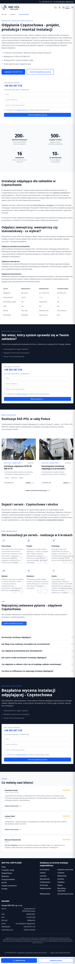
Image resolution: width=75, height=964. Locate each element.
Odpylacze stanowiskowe (11, 274)
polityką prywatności (22, 110)
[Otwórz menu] (72, 7)
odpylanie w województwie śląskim (51, 520)
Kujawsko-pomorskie (65, 870)
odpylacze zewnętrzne (61, 193)
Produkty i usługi (8, 870)
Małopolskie (61, 876)
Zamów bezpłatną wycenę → (14, 623)
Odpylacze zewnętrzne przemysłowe (16, 246)
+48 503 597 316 (13, 85)
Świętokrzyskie (45, 888)
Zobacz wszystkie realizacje (36, 490)
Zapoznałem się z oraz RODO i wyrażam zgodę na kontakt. (28, 110)
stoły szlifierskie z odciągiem (43, 205)
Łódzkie (43, 873)
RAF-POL (4, 14)
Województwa (7, 873)
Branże (4, 882)
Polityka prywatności (9, 886)
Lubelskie (60, 873)
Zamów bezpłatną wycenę (40, 72)
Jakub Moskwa (65, 953)
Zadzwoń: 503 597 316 (13, 72)
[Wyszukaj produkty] (55, 7)
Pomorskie (44, 885)
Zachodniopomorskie (65, 894)
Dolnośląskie (44, 870)
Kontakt (4, 889)
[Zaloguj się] (59, 7)
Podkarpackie (45, 882)
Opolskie (60, 879)
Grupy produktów (8, 879)
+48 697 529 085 (29, 930)
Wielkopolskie (45, 894)
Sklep (4, 867)
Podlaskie (61, 882)
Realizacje (5, 876)
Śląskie (13, 14)
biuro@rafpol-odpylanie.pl (25, 923)
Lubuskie (43, 876)
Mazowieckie (44, 879)
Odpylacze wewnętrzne (11, 261)
